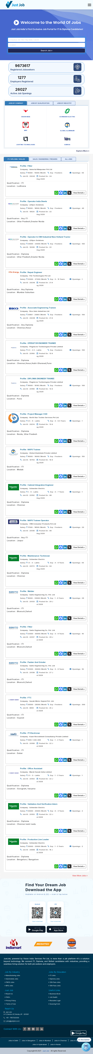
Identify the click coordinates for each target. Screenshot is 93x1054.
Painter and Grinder (37, 662)
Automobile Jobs (12, 979)
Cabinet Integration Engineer (41, 485)
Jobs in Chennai (60, 1041)
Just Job (46, 1051)
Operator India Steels (37, 201)
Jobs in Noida (55, 1044)
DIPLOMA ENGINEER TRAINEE (41, 378)
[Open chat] (86, 1047)
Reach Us (9, 994)
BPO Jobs (9, 986)
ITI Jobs (53, 975)
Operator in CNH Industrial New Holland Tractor (49, 237)
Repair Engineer (35, 272)
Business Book (55, 994)
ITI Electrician (34, 733)
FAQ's (8, 997)
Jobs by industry (64, 103)
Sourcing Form (55, 1004)
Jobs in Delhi (13, 1041)
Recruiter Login (55, 1000)
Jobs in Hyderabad (39, 1044)
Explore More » (82, 151)
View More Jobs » (80, 875)
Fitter (30, 166)
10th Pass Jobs (55, 986)
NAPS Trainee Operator (38, 520)
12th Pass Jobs (55, 982)
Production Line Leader (38, 839)
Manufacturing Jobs (13, 975)
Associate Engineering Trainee (42, 308)
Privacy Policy (11, 1000)
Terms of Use (11, 1004)
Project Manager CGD (37, 414)
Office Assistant (35, 768)
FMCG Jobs (10, 982)
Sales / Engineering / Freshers (45, 159)
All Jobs (68, 159)
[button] (84, 1040)
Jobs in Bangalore (28, 1041)
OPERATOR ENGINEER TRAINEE (42, 343)
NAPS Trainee (34, 449)
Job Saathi (53, 997)
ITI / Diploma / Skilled (16, 159)
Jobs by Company (16, 103)
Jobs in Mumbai (45, 1041)
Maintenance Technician (39, 556)
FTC (29, 697)
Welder (31, 591)
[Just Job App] (78, 1033)
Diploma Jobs (55, 979)
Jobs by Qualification (40, 103)
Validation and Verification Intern (42, 804)
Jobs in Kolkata (75, 1041)
